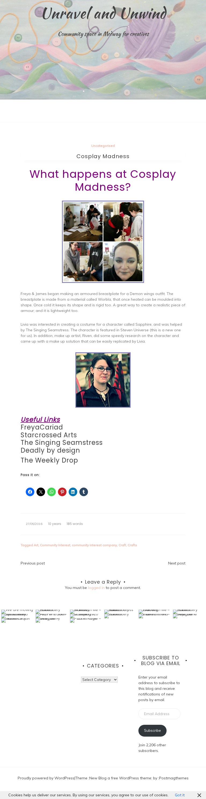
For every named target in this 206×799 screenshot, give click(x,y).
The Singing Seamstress (62, 442)
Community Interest (55, 545)
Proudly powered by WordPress (46, 778)
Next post (176, 563)
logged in (96, 587)
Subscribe (152, 730)
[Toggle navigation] (5, 118)
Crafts (132, 545)
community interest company (94, 545)
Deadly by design (50, 450)
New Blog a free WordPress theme (120, 778)
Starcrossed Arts (49, 435)
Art (36, 545)
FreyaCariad (42, 427)
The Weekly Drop (49, 460)
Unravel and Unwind (103, 13)
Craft (122, 545)
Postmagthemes (174, 778)
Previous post (33, 563)
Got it (180, 795)
